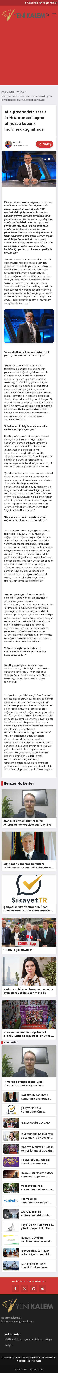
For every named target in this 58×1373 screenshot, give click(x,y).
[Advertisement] (29, 54)
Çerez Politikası (33, 1339)
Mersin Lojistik (36, 1369)
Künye (48, 1339)
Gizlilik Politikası (13, 1339)
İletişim (9, 1345)
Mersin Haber (21, 1369)
